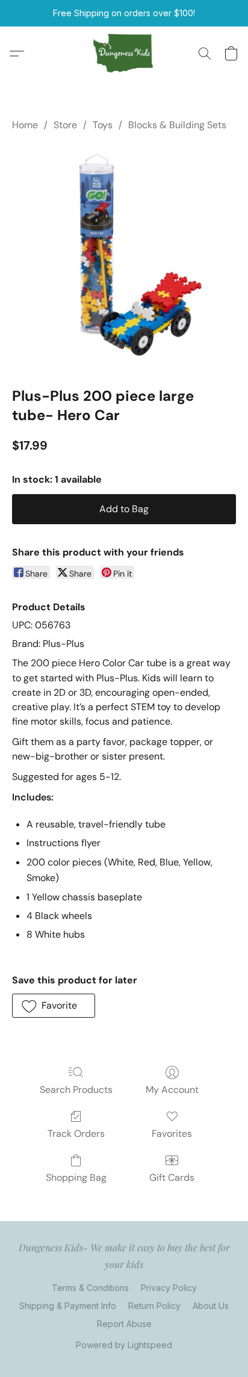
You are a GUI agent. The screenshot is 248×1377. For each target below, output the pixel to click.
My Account (172, 1089)
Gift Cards (171, 1177)
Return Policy (154, 1306)
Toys (103, 125)
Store (65, 125)
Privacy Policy (169, 1288)
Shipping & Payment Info (67, 1306)
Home (25, 125)
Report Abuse (124, 1324)
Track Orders (76, 1133)
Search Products (76, 1089)
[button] (124, 53)
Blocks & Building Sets (177, 125)
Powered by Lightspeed (124, 1345)
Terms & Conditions (90, 1288)
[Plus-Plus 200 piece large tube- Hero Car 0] (124, 256)
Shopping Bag (76, 1177)
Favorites (172, 1133)
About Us (211, 1306)
